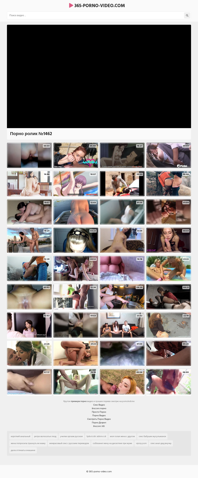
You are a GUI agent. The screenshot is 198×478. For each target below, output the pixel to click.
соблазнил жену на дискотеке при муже (112, 443)
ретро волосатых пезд (45, 436)
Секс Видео (99, 405)
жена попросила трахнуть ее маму (28, 443)
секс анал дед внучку (161, 443)
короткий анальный (20, 436)
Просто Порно (99, 412)
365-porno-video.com (99, 5)
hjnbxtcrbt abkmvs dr (96, 436)
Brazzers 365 (99, 426)
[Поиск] (187, 15)
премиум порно (79, 401)
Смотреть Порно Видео (99, 419)
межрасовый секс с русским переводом (69, 443)
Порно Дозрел (99, 422)
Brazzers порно (99, 408)
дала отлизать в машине (23, 450)
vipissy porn (141, 443)
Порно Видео (99, 415)
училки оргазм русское (71, 436)
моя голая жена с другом (122, 436)
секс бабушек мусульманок (152, 436)
